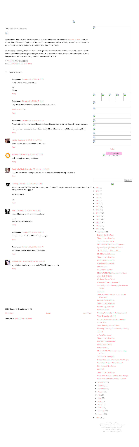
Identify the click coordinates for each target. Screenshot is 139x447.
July (99, 395)
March (100, 407)
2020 (98, 197)
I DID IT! (100, 369)
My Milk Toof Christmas (106, 254)
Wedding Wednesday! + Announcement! (112, 313)
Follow (112, 149)
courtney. (15, 154)
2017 (98, 206)
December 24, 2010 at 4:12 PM (33, 79)
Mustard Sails (102, 266)
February (101, 410)
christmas (15, 64)
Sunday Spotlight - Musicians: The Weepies (113, 359)
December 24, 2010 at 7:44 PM (33, 120)
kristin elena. (17, 261)
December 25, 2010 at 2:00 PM (33, 232)
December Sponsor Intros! (106, 341)
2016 (98, 210)
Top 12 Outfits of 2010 (105, 241)
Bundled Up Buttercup (105, 306)
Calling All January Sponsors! (108, 282)
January (101, 414)
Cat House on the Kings (105, 263)
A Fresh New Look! (104, 335)
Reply (14, 93)
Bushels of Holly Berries (106, 260)
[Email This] (16, 61)
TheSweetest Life (18, 109)
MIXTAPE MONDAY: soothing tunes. (111, 244)
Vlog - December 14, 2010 (106, 316)
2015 (98, 213)
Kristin (14, 140)
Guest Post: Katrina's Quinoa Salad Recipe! (112, 375)
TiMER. (100, 331)
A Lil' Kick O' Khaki (104, 276)
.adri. (14, 210)
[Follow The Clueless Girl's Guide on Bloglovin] (114, 155)
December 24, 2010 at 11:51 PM (31, 154)
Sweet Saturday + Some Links (108, 325)
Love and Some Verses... (106, 300)
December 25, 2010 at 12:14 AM (31, 183)
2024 (98, 187)
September (102, 388)
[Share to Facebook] (23, 61)
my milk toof (26, 64)
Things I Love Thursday (106, 238)
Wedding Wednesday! (105, 269)
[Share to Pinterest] (26, 61)
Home (48, 313)
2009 (98, 417)
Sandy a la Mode (18, 169)
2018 (98, 203)
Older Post (87, 313)
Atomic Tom (101, 322)
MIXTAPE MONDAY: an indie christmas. (112, 273)
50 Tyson (100, 291)
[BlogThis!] (18, 61)
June (100, 398)
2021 (98, 194)
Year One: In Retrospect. (106, 356)
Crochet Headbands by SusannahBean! (111, 319)
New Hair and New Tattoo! (106, 366)
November (102, 382)
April (100, 404)
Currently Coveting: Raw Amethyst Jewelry (113, 328)
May (100, 401)
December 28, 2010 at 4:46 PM (33, 261)
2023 (98, 191)
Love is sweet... (102, 347)
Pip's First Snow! (103, 309)
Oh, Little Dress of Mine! (106, 279)
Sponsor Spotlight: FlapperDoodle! (110, 247)
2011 (98, 225)
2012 (98, 222)
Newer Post (9, 313)
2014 (98, 216)
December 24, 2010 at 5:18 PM (33, 101)
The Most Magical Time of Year (108, 250)
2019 (98, 200)
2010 (98, 228)
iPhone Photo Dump (104, 344)
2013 (98, 219)
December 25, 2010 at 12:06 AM (37, 169)
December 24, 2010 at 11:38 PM (29, 140)
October (101, 385)
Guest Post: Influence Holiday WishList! (111, 378)
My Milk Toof (74, 39)
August (100, 392)
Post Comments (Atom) (23, 318)
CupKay (15, 183)
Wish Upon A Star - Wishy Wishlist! (110, 363)
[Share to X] (21, 61)
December (101, 232)
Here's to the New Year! (105, 235)
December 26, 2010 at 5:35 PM (33, 247)
